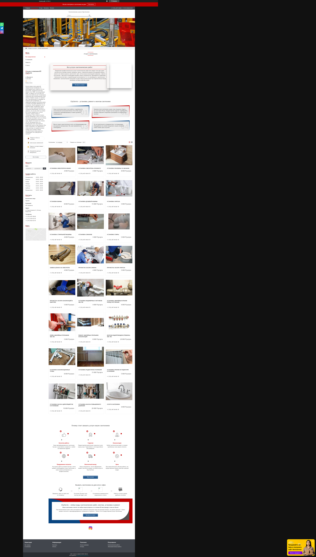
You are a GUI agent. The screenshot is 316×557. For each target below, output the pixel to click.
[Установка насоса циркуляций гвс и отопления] (62, 391)
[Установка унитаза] (119, 188)
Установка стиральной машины (61, 234)
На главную (28, 545)
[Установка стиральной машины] (62, 221)
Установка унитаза (113, 201)
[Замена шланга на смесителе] (62, 254)
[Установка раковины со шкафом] (119, 155)
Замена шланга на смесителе (60, 267)
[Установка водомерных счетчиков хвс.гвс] (90, 287)
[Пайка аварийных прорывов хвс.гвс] (62, 322)
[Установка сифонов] (90, 221)
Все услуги (34, 8)
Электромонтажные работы (114, 546)
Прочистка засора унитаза (116, 267)
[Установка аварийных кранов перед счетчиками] (119, 287)
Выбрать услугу (79, 85)
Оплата (52, 8)
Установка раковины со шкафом (118, 168)
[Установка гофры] (119, 221)
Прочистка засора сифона (87, 267)
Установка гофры (113, 234)
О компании (29, 59)
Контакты (91, 4)
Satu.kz (86, 554)
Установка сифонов (85, 234)
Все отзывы (36, 157)
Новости (28, 62)
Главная (28, 8)
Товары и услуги (32, 48)
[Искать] (89, 15)
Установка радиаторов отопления (90, 369)
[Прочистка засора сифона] (90, 254)
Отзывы (82, 546)
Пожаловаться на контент (82, 555)
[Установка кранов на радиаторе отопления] (119, 357)
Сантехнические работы (114, 545)
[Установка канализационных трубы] (62, 357)
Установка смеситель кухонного (89, 168)
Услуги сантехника (113, 404)
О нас (41, 8)
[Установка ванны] (62, 188)
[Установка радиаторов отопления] (90, 357)
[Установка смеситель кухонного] (90, 155)
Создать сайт (42, 1)
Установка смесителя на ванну (60, 168)
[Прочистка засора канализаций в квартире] (62, 287)
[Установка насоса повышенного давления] (90, 391)
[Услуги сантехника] (119, 391)
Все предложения (31, 56)
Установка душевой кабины (87, 201)
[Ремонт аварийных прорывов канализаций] (90, 322)
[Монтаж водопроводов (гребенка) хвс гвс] (119, 322)
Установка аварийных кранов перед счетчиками (117, 301)
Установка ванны (56, 201)
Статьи (28, 65)
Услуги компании (84, 545)
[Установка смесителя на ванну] (62, 155)
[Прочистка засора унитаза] (119, 254)
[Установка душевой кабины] (90, 188)
